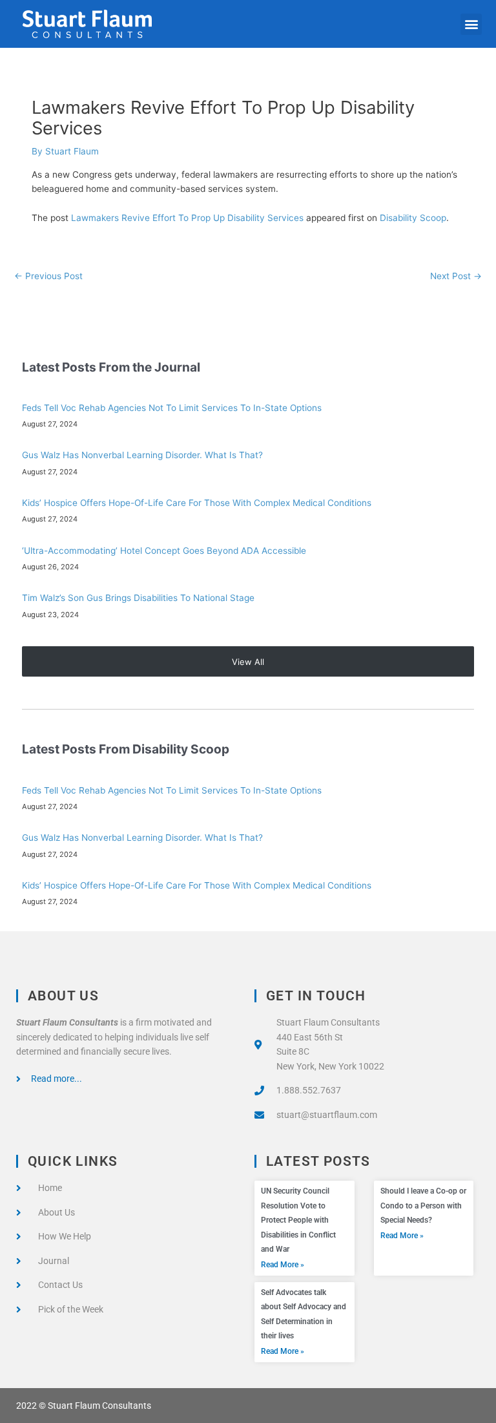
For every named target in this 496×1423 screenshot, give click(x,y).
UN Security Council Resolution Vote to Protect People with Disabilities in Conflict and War (298, 1220)
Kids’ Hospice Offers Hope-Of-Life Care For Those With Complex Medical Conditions (196, 503)
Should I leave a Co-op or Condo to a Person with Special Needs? (423, 1205)
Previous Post (48, 276)
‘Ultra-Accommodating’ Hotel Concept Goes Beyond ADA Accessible (164, 550)
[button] (471, 24)
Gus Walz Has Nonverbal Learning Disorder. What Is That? (142, 455)
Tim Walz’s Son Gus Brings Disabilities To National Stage (138, 598)
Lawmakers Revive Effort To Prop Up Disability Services (187, 218)
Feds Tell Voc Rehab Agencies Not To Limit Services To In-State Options (172, 408)
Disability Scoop (413, 218)
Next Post (456, 276)
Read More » (282, 1264)
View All (248, 662)
